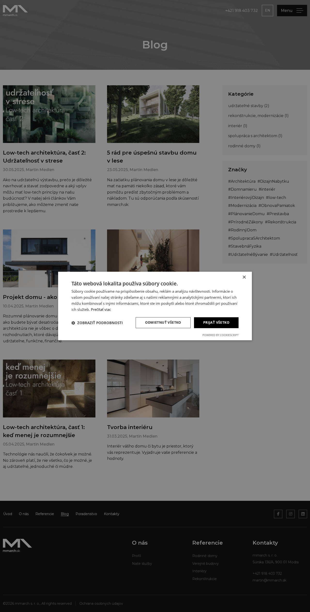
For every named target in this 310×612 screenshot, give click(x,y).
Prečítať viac (101, 309)
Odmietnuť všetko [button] (163, 322)
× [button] (244, 277)
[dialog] (155, 306)
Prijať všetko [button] (216, 322)
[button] (97, 323)
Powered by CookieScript (220, 335)
